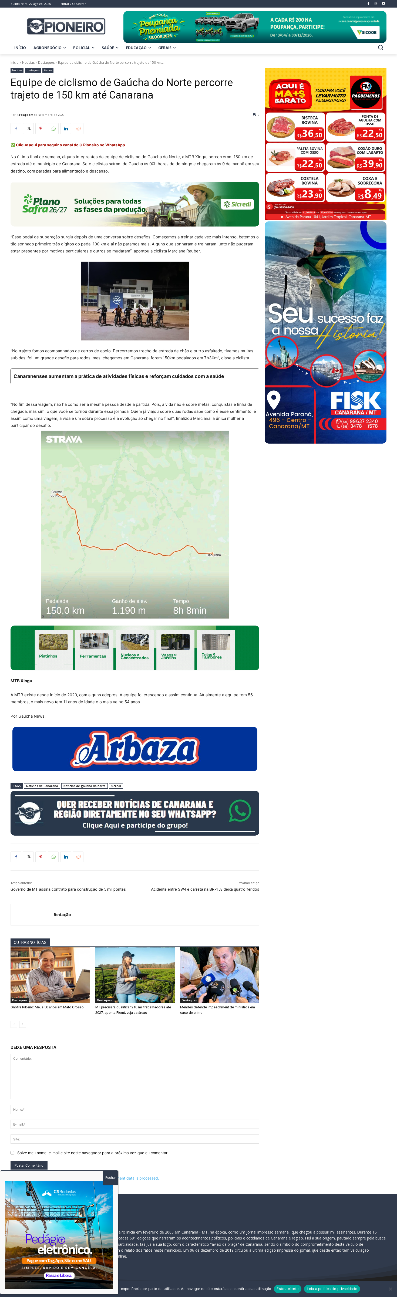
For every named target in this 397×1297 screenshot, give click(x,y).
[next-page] (22, 1024)
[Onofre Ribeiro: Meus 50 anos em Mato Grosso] (50, 975)
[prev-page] (14, 1024)
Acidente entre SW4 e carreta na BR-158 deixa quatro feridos (205, 889)
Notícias (28, 62)
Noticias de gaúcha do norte (84, 786)
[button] (380, 47)
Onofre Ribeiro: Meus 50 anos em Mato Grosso (47, 1007)
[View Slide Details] (254, 27)
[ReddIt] (78, 128)
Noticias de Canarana (42, 786)
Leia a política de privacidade (332, 1288)
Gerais (48, 70)
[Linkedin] (65, 128)
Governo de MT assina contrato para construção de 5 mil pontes (68, 889)
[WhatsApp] (53, 128)
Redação (23, 115)
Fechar (110, 1178)
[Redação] (32, 915)
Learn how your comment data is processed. (119, 1178)
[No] (390, 1289)
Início (15, 62)
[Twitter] (28, 128)
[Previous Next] (59, 1235)
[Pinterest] (40, 128)
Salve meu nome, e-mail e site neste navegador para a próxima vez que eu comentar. (92, 1152)
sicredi (116, 786)
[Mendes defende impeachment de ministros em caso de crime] (220, 975)
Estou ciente (288, 1288)
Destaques (46, 62)
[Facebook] (16, 128)
